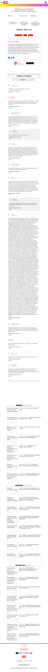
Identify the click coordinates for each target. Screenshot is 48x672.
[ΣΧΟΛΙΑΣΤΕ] (36, 57)
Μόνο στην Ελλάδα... (14, 41)
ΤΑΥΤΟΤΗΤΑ (24, 648)
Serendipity (14, 131)
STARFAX (13, 21)
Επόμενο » (30, 35)
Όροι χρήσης (13, 668)
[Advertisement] (24, 392)
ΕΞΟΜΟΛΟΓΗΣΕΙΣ (24, 21)
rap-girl (13, 143)
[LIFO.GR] (5, 2)
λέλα (13, 353)
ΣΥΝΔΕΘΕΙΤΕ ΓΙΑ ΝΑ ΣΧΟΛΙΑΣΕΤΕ (24, 76)
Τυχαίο (25, 35)
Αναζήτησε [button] (26, 29)
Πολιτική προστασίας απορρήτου (23, 668)
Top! (30, 29)
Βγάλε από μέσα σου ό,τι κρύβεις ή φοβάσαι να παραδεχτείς (24, 23)
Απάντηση (10, 92)
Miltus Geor (10, 339)
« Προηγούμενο (18, 35)
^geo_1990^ (14, 365)
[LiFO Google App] (19, 661)
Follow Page (30, 63)
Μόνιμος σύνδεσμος (16, 90)
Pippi (13, 177)
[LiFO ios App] (28, 661)
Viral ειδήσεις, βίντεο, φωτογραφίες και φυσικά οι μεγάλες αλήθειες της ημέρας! (35, 24)
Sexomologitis (11, 97)
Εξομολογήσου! (20, 29)
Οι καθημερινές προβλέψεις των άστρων (13, 23)
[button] (1, 2)
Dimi (13, 85)
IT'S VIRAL (35, 21)
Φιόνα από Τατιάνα (15, 164)
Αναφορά (10, 90)
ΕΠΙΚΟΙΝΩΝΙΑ (24, 649)
